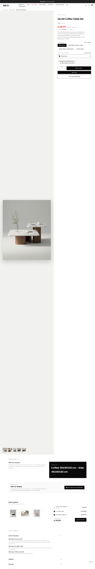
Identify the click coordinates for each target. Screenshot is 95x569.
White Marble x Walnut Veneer (75, 45)
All (7, 9)
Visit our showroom (74, 76)
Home (4, 9)
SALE (28, 4)
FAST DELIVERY (42, 4)
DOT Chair (34, 4)
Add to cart (78, 68)
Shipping (35, 559)
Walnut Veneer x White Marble (66, 49)
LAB (67, 4)
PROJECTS (50, 4)
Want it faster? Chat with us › (68, 63)
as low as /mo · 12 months (66, 29)
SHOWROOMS (22, 6)
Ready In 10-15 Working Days (67, 61)
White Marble (62, 45)
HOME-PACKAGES (60, 4)
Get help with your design (75, 487)
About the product (35, 536)
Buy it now (74, 72)
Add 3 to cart (81, 519)
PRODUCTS (21, 4)
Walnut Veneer (80, 49)
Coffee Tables (12, 9)
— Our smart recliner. (49, 1)
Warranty (35, 564)
